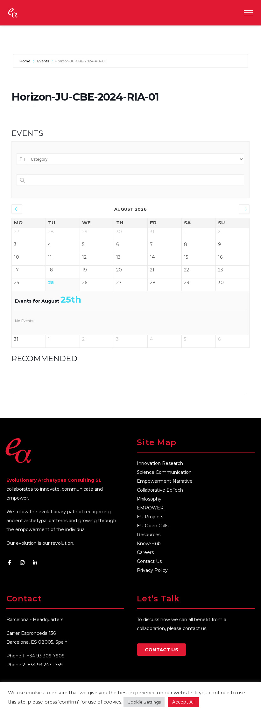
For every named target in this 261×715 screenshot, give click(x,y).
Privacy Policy (152, 570)
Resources (148, 534)
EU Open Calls (152, 526)
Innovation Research (160, 463)
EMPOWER (150, 508)
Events (43, 61)
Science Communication (164, 472)
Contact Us (149, 561)
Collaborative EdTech (160, 490)
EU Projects (150, 517)
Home (25, 61)
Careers (145, 552)
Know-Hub (149, 543)
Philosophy (149, 499)
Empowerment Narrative (165, 481)
